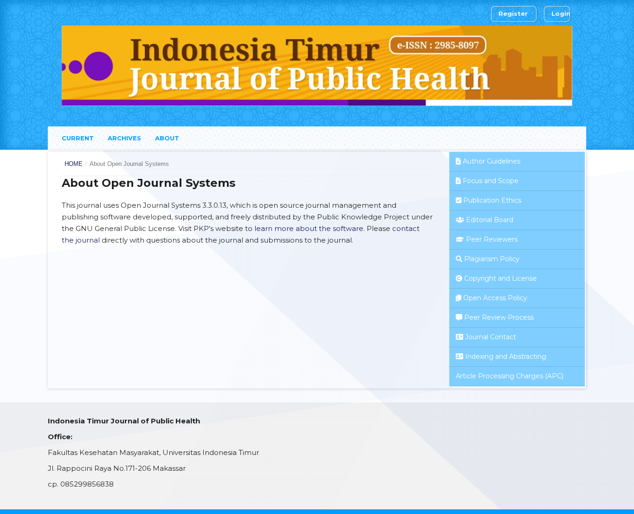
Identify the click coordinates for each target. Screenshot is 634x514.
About (167, 138)
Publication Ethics (492, 200)
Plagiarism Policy (491, 259)
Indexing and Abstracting (505, 356)
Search (557, 136)
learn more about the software (308, 228)
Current (78, 138)
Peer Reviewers (492, 239)
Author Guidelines (491, 161)
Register (513, 13)
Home (74, 163)
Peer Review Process (499, 317)
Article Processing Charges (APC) (509, 376)
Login (560, 13)
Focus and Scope (490, 181)
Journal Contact (490, 337)
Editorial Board (489, 220)
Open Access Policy (495, 298)
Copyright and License (500, 278)
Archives (124, 138)
